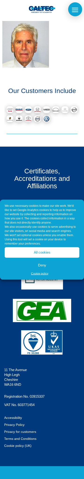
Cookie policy (39, 273)
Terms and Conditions (20, 439)
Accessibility (13, 418)
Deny (42, 265)
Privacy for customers (20, 432)
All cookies (42, 252)
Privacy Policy (14, 425)
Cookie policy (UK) (18, 446)
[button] (75, 9)
